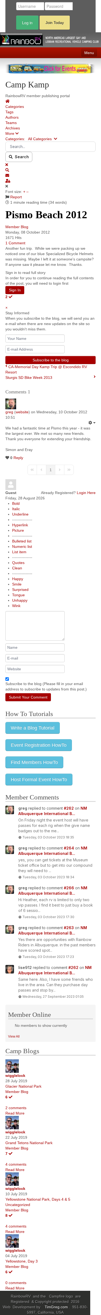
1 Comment (15, 243)
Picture (18, 530)
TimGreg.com (57, 1307)
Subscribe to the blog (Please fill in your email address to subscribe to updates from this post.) (46, 686)
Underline (20, 514)
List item (19, 552)
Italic (16, 509)
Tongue (18, 595)
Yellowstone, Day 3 (21, 1261)
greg (9, 412)
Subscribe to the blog (51, 360)
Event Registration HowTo (39, 745)
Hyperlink (20, 525)
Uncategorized (17, 1205)
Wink (16, 606)
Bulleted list (22, 541)
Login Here (86, 493)
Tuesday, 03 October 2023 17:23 (48, 957)
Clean (17, 568)
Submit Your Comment (28, 697)
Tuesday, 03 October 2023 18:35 (48, 837)
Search (21, 156)
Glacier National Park (23, 1086)
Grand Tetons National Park (29, 1143)
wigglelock (15, 1075)
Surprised (20, 589)
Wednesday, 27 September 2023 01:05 (53, 997)
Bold (16, 503)
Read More (15, 1113)
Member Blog (16, 227)
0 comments (15, 1283)
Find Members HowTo (34, 762)
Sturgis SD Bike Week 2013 (28, 377)
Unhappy (19, 600)
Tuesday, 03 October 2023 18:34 (48, 877)
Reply (18, 458)
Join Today (55, 22)
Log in (27, 22)
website (22, 412)
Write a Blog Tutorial (32, 728)
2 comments (15, 1108)
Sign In (15, 290)
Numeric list (22, 546)
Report (16, 197)
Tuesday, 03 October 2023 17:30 (48, 917)
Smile (17, 584)
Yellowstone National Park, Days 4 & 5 (37, 1199)
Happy (17, 579)
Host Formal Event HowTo (39, 779)
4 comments (15, 1164)
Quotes (18, 562)
